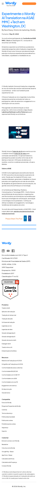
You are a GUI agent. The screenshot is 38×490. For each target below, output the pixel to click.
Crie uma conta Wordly (8, 448)
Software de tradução (8, 322)
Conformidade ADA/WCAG (10, 371)
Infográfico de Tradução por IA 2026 (12, 364)
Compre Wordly (6, 466)
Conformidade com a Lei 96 (10, 382)
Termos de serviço (7, 413)
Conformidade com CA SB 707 (11, 375)
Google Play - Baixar (8, 451)
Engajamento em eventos (9, 385)
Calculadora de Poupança (9, 462)
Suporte (4, 431)
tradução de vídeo (20, 153)
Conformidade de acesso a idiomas (12, 368)
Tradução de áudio (7, 318)
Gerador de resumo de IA (9, 340)
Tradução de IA (17, 151)
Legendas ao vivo (7, 326)
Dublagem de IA (6, 343)
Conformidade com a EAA (9, 378)
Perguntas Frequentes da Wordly (11, 406)
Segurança (5, 427)
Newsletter (5, 444)
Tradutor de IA (6, 308)
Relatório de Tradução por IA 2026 (12, 360)
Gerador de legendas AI (8, 333)
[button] (3, 4)
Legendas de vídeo (7, 329)
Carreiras (4, 409)
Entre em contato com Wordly (10, 441)
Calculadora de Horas (8, 458)
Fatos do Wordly (6, 402)
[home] (10, 4)
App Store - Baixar (7, 455)
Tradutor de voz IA (7, 347)
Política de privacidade (8, 417)
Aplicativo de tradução (8, 311)
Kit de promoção (7, 389)
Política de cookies (7, 420)
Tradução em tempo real (9, 315)
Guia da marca (6, 392)
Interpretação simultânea (9, 351)
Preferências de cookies (9, 424)
